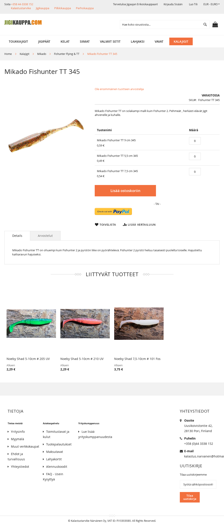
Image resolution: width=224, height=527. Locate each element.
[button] (211, 4)
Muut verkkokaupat (25, 446)
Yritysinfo (18, 431)
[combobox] (165, 24)
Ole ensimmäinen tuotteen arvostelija (119, 89)
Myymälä (17, 439)
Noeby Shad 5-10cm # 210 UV (81, 359)
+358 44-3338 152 (22, 4)
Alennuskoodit (56, 466)
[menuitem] (18, 41)
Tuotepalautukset (59, 444)
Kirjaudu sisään (173, 4)
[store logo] (23, 22)
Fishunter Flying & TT (66, 54)
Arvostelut (45, 236)
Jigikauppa (42, 8)
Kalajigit (24, 54)
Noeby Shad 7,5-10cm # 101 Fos (137, 359)
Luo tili (193, 4)
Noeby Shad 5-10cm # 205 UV (28, 359)
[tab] (17, 236)
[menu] (112, 41)
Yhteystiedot (20, 466)
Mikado (41, 54)
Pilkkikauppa (62, 8)
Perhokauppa (85, 8)
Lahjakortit (54, 459)
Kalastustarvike (21, 8)
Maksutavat (54, 452)
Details (17, 236)
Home (8, 54)
